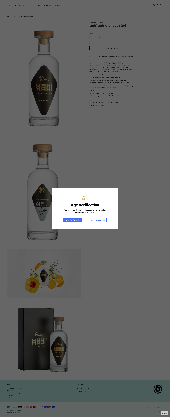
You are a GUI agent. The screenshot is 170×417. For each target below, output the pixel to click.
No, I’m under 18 (98, 220)
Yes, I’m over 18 (72, 220)
